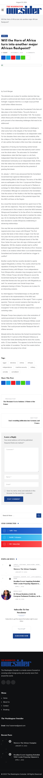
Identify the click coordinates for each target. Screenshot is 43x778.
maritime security (21, 367)
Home (5, 698)
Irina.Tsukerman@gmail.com (15, 726)
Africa (16, 564)
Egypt (4, 363)
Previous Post (10, 399)
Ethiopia (30, 363)
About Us (6, 702)
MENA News (31, 564)
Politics (16, 566)
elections (13, 363)
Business (17, 577)
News (38, 564)
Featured (23, 564)
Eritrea (22, 363)
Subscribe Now (21, 636)
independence (7, 367)
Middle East (18, 591)
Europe (23, 577)
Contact (5, 706)
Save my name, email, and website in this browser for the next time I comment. (21, 492)
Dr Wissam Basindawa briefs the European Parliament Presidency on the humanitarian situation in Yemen (27, 596)
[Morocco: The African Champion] (6, 568)
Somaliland (15, 372)
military (32, 367)
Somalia (5, 372)
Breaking (6, 710)
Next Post (34, 418)
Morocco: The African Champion (25, 569)
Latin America (36, 577)
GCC (28, 577)
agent (5, 52)
